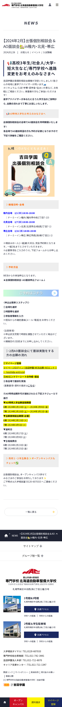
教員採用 (35, 672)
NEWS (15, 535)
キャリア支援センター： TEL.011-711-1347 (24, 664)
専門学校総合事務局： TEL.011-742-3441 (23, 655)
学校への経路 (29, 615)
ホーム (6, 535)
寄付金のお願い (47, 672)
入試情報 (47, 52)
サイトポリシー (22, 672)
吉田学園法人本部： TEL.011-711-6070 (22, 660)
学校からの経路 (45, 615)
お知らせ (24, 52)
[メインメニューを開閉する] (57, 5)
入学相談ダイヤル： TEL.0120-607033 (22, 651)
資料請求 (35, 702)
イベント (36, 52)
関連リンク (8, 672)
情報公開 (9, 676)
